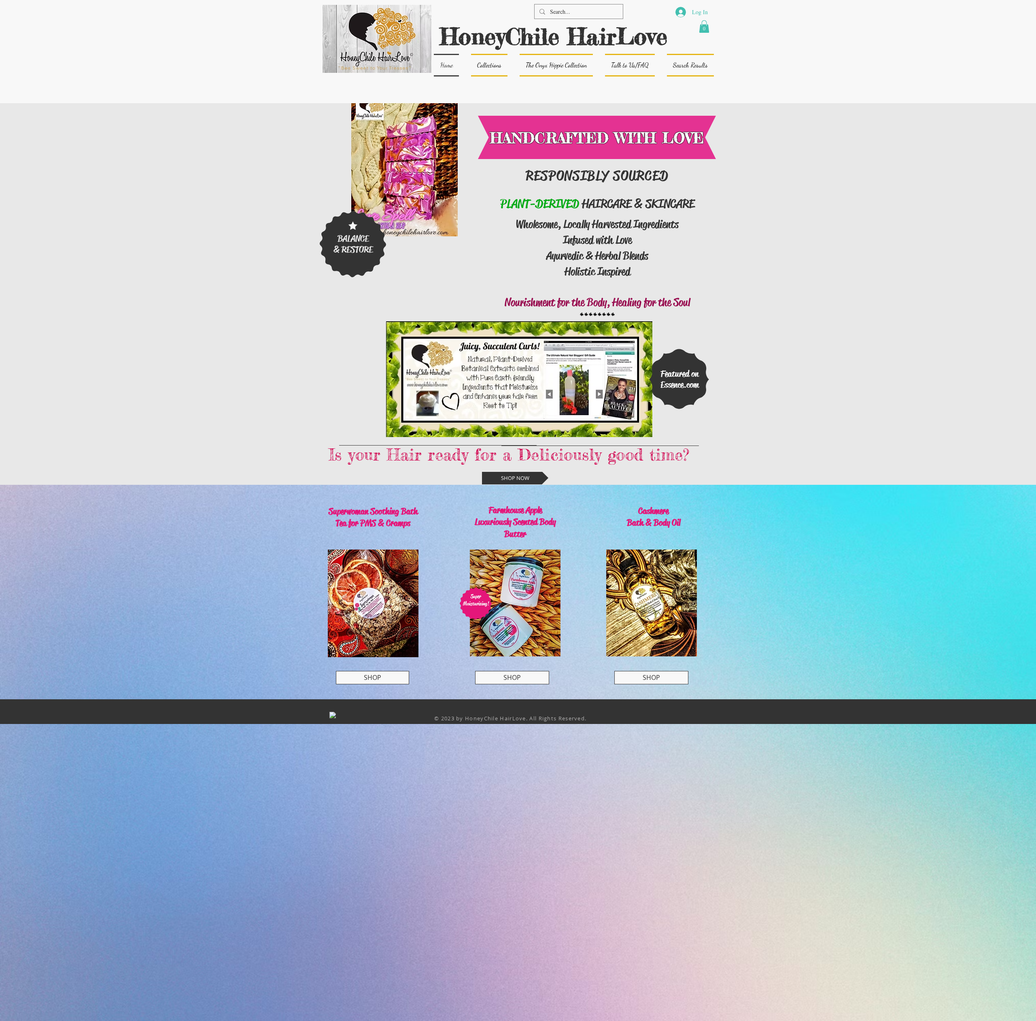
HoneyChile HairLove (553, 36)
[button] (704, 26)
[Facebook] (332, 715)
